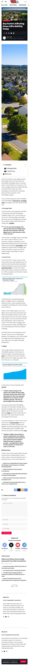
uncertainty (19, 245)
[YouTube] (6, 617)
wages (9, 413)
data (3, 356)
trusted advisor (14, 422)
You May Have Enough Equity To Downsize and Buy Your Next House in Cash (13, 574)
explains (11, 223)
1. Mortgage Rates (11, 168)
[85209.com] (14, 1)
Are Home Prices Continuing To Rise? (14, 570)
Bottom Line (7, 174)
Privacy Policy (6, 662)
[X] (11, 547)
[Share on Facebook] (6, 33)
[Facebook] (5, 547)
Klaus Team (9, 36)
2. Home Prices (10, 171)
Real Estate (6, 20)
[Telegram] (24, 547)
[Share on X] (9, 33)
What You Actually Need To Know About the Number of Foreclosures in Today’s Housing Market (14, 465)
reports (4, 387)
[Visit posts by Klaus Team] (4, 37)
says (25, 430)
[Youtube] (18, 547)
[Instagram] (8, 617)
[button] (23, 661)
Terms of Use (14, 662)
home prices (16, 200)
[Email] (11, 33)
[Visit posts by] (2, 563)
